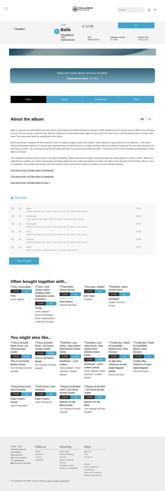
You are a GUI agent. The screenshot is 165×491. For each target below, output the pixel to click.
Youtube (38, 457)
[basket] (155, 10)
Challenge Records (68, 40)
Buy (136, 25)
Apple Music (64, 451)
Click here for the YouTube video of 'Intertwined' (32, 170)
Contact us (88, 457)
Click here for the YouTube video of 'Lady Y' (30, 183)
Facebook (39, 454)
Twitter (37, 451)
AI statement (89, 470)
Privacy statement (91, 467)
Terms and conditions (92, 472)
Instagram (39, 460)
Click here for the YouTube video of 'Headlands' (32, 176)
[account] (149, 10)
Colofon (87, 464)
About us (87, 451)
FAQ (86, 454)
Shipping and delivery (93, 475)
